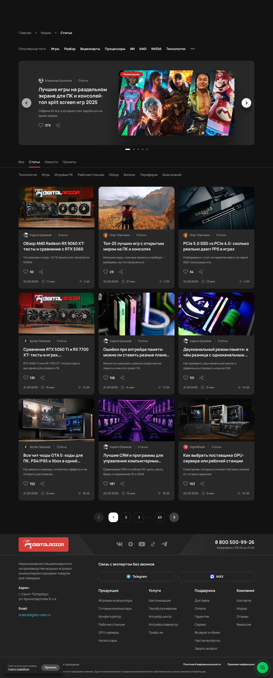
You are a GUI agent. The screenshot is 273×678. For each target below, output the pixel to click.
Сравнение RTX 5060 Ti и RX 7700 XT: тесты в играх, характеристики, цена (56, 352)
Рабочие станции (91, 174)
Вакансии (244, 624)
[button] (127, 149)
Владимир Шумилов (58, 80)
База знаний (171, 174)
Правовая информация (240, 664)
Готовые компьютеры (115, 608)
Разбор (70, 49)
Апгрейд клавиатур (163, 624)
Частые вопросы (207, 640)
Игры (55, 49)
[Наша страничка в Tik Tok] (153, 545)
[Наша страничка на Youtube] (142, 545)
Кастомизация (160, 600)
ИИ (132, 49)
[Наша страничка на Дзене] (131, 545)
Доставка (202, 600)
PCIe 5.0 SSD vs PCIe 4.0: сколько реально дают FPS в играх (216, 246)
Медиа (242, 608)
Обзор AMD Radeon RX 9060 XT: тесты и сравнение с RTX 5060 (54, 246)
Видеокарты (90, 49)
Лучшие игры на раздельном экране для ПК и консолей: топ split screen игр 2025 (73, 95)
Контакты (244, 600)
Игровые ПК (64, 174)
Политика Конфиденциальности (202, 664)
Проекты (69, 162)
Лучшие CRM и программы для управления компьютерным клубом (133, 458)
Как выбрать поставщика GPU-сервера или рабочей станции (213, 458)
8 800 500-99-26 (234, 542)
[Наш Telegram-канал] (164, 545)
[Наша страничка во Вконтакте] (119, 545)
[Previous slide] (26, 103)
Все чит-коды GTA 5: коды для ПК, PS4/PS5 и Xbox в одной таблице (53, 458)
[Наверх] (262, 654)
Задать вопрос (206, 648)
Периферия (149, 174)
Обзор (114, 174)
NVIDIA (156, 49)
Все (21, 162)
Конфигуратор (110, 616)
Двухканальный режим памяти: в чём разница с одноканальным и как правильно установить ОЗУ (215, 352)
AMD (142, 49)
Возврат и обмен (207, 632)
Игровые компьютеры (115, 600)
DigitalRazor (197, 447)
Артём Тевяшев (40, 341)
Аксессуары (108, 640)
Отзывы (242, 616)
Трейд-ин (156, 632)
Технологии (175, 49)
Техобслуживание (163, 608)
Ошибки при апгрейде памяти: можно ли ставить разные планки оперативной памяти (136, 352)
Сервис (200, 624)
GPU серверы (109, 632)
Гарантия (202, 616)
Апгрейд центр (160, 616)
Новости (51, 162)
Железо (129, 174)
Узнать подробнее (18, 669)
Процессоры (115, 49)
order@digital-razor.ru (35, 615)
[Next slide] (246, 103)
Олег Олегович (120, 235)
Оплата (200, 608)
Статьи (34, 162)
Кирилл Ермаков (41, 235)
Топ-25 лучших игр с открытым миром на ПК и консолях (133, 246)
